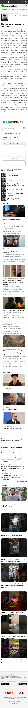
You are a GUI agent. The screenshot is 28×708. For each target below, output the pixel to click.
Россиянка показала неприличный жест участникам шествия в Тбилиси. (13, 661)
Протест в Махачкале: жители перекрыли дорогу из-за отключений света (13, 560)
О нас (2, 681)
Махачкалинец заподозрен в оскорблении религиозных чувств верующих (13, 221)
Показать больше (14, 666)
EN (4, 1)
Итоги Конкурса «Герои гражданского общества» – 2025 (15, 184)
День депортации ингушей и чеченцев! (15, 194)
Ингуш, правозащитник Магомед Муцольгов (12, 12)
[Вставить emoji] (17, 143)
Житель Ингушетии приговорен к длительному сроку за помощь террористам (11, 477)
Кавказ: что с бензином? (9, 9)
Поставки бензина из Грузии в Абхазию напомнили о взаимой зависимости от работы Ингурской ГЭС (13, 352)
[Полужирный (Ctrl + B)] (4, 143)
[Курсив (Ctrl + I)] (7, 143)
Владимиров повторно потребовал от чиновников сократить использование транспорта (12, 468)
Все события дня (22, 481)
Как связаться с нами (11, 681)
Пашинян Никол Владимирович (12, 428)
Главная (3, 11)
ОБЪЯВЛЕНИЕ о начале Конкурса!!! (13, 199)
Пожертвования (23, 681)
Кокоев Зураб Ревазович (10, 409)
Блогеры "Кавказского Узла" (13, 11)
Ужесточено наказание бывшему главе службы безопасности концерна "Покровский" (12, 459)
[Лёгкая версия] (8, 2)
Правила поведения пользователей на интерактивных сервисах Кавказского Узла (14, 698)
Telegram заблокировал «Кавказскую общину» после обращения (12, 613)
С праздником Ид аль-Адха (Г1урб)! (17, 180)
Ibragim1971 (14, 128)
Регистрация (14, 158)
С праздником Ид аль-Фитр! (14, 189)
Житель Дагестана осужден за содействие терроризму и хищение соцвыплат (13, 251)
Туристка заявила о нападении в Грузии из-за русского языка (13, 637)
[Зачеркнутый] (13, 143)
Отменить (14, 163)
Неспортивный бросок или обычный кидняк (13, 85)
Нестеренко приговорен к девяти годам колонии (13, 324)
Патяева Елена (7, 391)
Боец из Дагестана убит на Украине (13, 310)
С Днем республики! (12, 175)
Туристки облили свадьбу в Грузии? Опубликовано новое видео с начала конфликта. (12, 585)
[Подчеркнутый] (10, 143)
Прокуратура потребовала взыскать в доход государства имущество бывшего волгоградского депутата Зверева (13, 281)
